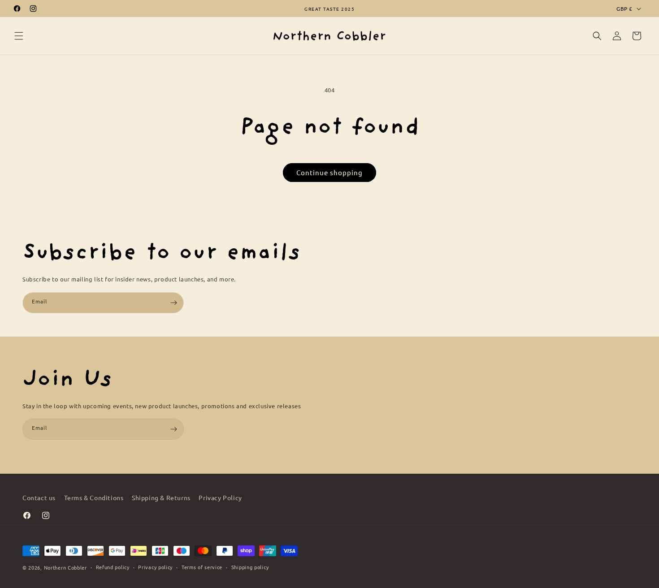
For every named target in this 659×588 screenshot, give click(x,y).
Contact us (39, 497)
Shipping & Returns (161, 497)
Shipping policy (250, 567)
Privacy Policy (220, 497)
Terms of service (202, 567)
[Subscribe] (173, 302)
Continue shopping (329, 172)
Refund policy (113, 567)
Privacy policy (155, 567)
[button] (19, 36)
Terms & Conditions (94, 497)
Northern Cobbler (65, 567)
